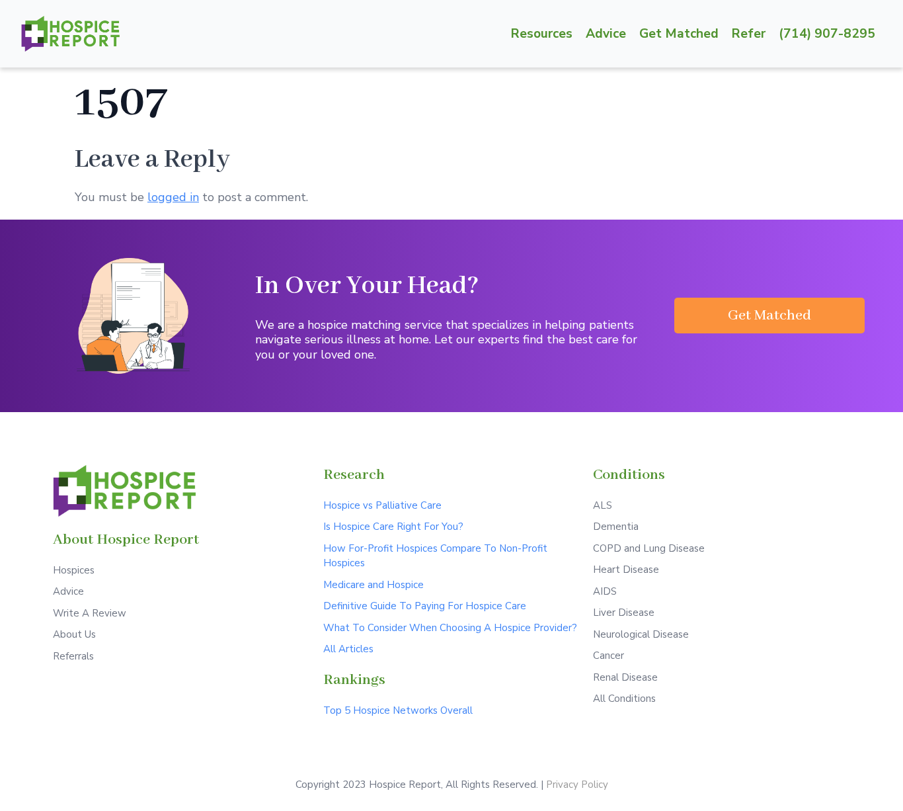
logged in (173, 197)
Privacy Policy (577, 784)
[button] (769, 315)
